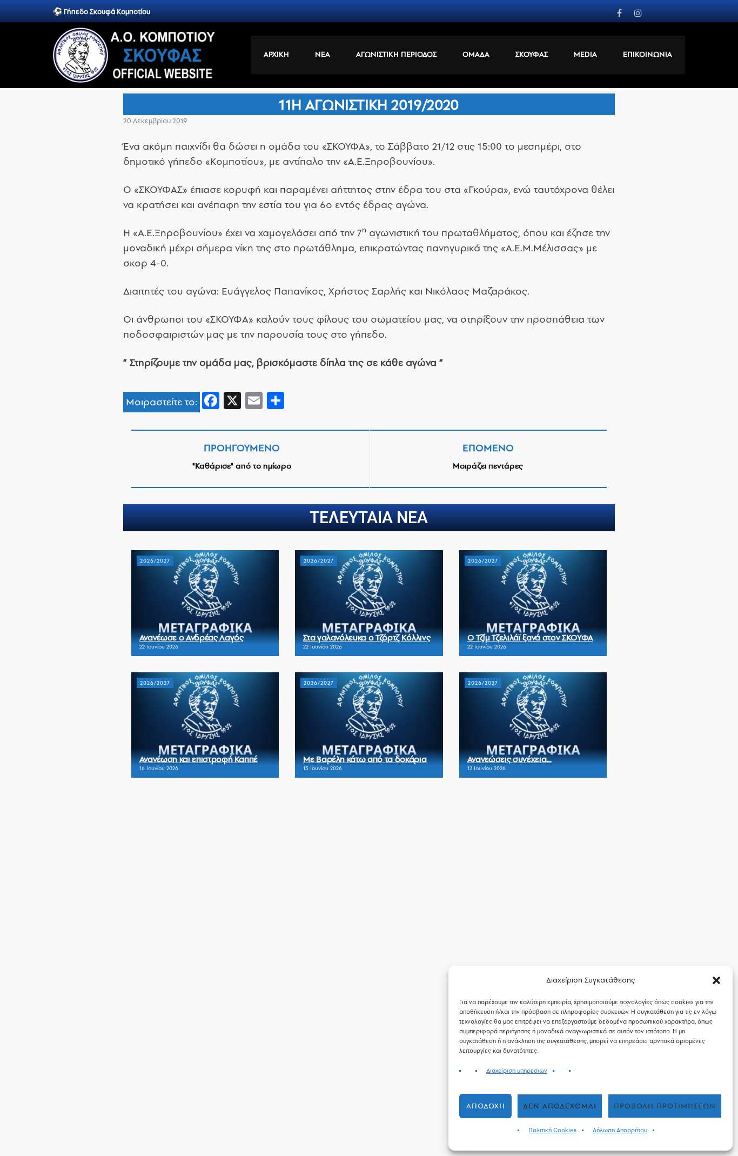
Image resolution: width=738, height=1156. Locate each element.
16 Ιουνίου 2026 (158, 768)
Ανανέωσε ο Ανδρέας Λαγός (191, 637)
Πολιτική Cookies (552, 1130)
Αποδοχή (485, 1106)
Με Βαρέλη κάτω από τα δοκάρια (364, 759)
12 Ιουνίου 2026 (486, 768)
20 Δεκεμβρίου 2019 (155, 120)
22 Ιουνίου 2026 (158, 646)
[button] (716, 980)
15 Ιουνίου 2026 (322, 768)
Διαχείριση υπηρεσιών (516, 1071)
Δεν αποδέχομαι (559, 1106)
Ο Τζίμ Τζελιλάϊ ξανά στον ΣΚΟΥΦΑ (530, 637)
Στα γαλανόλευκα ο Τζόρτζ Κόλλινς (366, 637)
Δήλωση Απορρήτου (620, 1130)
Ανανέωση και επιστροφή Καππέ (198, 759)
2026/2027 (155, 560)
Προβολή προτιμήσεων (665, 1106)
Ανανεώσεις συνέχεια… (509, 759)
